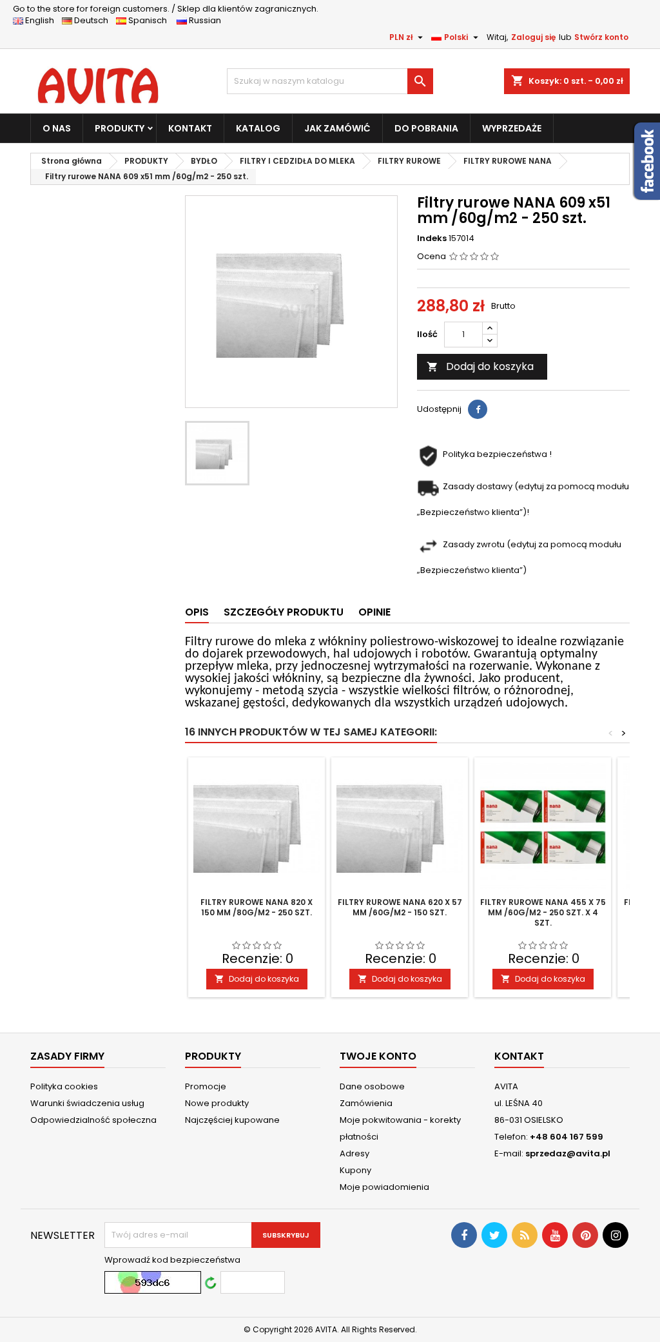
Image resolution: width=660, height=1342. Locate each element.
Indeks (432, 238)
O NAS (57, 128)
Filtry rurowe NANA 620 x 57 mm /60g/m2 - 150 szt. (400, 907)
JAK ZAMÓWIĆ (337, 128)
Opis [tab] (197, 612)
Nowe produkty (217, 1103)
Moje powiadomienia (384, 1187)
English (42, 20)
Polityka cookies (64, 1086)
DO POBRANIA (426, 128)
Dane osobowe (372, 1086)
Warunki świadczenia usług (87, 1103)
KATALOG (258, 128)
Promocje (205, 1086)
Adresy (354, 1153)
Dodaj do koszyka (480, 366)
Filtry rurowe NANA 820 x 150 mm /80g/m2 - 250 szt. (256, 907)
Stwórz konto (601, 37)
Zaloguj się (533, 37)
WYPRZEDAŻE (511, 128)
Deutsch (93, 20)
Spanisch (150, 20)
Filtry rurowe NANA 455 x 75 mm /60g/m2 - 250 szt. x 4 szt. (543, 912)
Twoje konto (378, 1056)
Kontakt (519, 1056)
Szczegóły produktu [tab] (284, 612)
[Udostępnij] (477, 409)
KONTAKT (190, 128)
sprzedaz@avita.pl (567, 1153)
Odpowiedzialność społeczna (93, 1120)
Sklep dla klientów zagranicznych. (165, 9)
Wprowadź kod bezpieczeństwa (172, 1260)
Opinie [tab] (374, 612)
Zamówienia (366, 1103)
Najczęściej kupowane (232, 1120)
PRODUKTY (119, 128)
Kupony (355, 1170)
